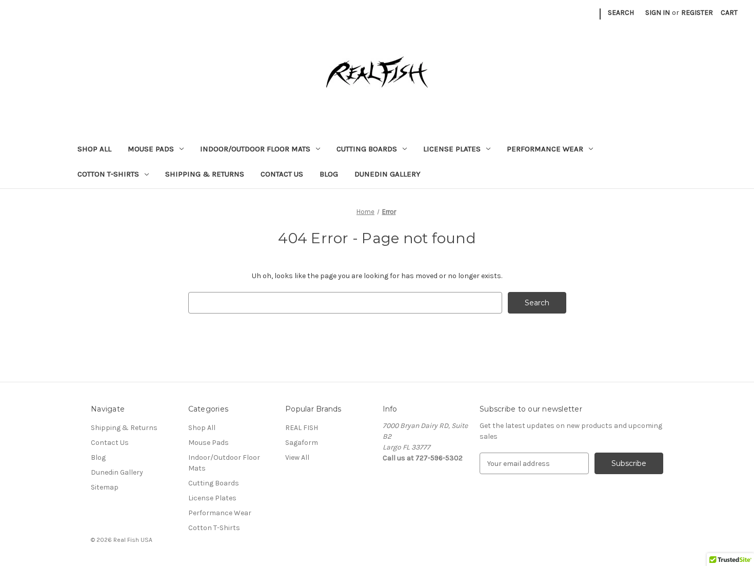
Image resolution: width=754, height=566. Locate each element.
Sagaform (301, 442)
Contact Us (282, 174)
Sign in (657, 12)
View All (297, 457)
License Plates (452, 148)
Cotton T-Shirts (108, 174)
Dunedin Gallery (387, 174)
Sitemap (104, 487)
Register (697, 12)
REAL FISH (301, 427)
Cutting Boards (366, 148)
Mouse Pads (151, 148)
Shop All (94, 148)
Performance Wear (545, 148)
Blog (329, 174)
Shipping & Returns (204, 174)
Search (621, 12)
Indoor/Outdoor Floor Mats (255, 148)
